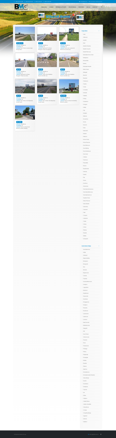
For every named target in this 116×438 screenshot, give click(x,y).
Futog (84, 98)
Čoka (84, 87)
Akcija (88, 7)
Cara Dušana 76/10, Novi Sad (96, 1)
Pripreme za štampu (61, 7)
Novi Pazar (86, 334)
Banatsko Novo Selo (88, 54)
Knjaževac (86, 293)
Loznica (85, 319)
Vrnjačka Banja (87, 413)
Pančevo (85, 160)
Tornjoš (85, 215)
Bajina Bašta (86, 258)
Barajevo (85, 261)
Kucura (85, 125)
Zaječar (85, 416)
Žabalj (84, 230)
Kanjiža (85, 113)
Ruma (84, 165)
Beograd (85, 264)
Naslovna (44, 7)
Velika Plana (86, 401)
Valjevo (85, 398)
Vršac (84, 227)
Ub (84, 392)
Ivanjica (85, 284)
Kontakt (95, 7)
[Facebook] (101, 434)
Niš (84, 331)
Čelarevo (85, 81)
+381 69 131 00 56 (29, 1)
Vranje (85, 410)
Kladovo (85, 290)
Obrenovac (86, 337)
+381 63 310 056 (47, 1)
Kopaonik (85, 296)
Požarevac (86, 345)
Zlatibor (85, 421)
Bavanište (85, 60)
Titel (84, 212)
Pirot (84, 343)
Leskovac (85, 316)
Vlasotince (86, 407)
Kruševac (85, 310)
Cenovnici (81, 7)
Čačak (85, 275)
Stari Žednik (86, 203)
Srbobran (85, 186)
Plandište (85, 162)
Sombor (85, 183)
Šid (84, 177)
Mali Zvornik (86, 322)
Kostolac (85, 299)
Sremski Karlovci (87, 195)
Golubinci (85, 101)
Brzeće (85, 270)
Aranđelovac (86, 249)
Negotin (85, 328)
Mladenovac (86, 325)
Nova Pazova (86, 142)
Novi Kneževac (87, 151)
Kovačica (85, 119)
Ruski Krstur (86, 168)
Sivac (84, 180)
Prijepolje (85, 354)
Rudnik (85, 363)
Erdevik (85, 92)
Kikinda (85, 116)
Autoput (85, 255)
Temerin (85, 209)
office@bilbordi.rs (83, 1)
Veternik (85, 218)
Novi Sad (85, 154)
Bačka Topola (86, 49)
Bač (84, 43)
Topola (85, 389)
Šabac (85, 366)
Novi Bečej (86, 148)
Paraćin (85, 340)
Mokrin (85, 133)
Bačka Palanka (87, 46)
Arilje (84, 252)
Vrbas (84, 224)
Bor (84, 267)
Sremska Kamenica (88, 189)
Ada (84, 34)
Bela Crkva (86, 69)
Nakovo (85, 136)
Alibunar (85, 37)
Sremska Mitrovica (88, 192)
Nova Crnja (86, 139)
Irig (84, 110)
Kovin (84, 122)
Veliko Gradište (87, 404)
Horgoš (85, 104)
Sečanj (85, 171)
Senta (84, 174)
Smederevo (86, 372)
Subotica (85, 206)
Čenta (84, 84)
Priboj (84, 351)
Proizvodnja (72, 7)
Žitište (84, 235)
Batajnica (85, 57)
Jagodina (85, 287)
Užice (84, 395)
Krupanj (85, 307)
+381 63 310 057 (38, 1)
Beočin (85, 75)
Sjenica (85, 369)
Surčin (84, 380)
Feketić (85, 95)
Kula (84, 127)
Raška (84, 360)
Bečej (84, 63)
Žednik (85, 233)
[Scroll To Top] (113, 436)
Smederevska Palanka (89, 375)
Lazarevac (86, 313)
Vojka (84, 221)
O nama (51, 7)
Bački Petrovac (87, 51)
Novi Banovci (86, 145)
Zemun (85, 418)
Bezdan (85, 78)
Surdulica (85, 383)
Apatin (85, 40)
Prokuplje (85, 357)
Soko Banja (86, 378)
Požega (85, 348)
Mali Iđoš (85, 130)
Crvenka (85, 89)
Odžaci (85, 157)
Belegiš (85, 72)
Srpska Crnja (86, 198)
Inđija (84, 107)
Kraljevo (85, 305)
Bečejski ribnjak (87, 66)
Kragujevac (86, 302)
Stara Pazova (86, 200)
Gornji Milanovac (87, 281)
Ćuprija (85, 278)
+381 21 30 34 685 (19, 1)
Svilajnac (85, 386)
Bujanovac (86, 272)
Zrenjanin (85, 238)
